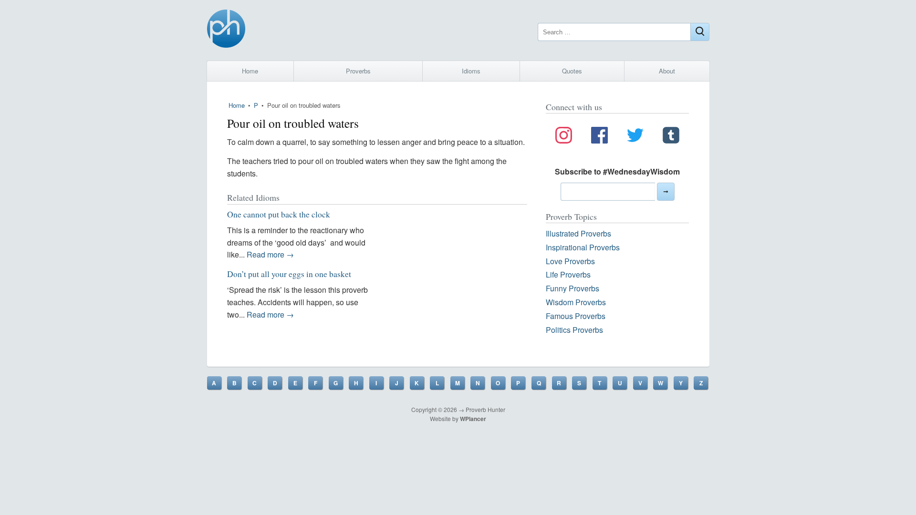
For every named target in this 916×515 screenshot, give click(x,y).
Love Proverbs (570, 261)
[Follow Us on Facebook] (599, 137)
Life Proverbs (568, 274)
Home (250, 70)
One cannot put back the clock (278, 214)
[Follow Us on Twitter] (635, 137)
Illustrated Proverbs (578, 233)
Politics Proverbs (574, 329)
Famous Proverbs (575, 315)
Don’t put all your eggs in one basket (289, 273)
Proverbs (358, 70)
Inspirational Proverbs (583, 247)
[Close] (699, 32)
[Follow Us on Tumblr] (671, 137)
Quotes (572, 70)
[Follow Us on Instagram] (563, 137)
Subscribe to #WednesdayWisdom (617, 171)
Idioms (471, 70)
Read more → (270, 254)
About (667, 70)
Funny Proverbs (572, 288)
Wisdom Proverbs (576, 302)
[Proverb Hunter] (226, 30)
